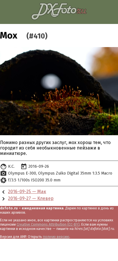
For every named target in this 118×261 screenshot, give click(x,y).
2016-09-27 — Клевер (31, 198)
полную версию (56, 236)
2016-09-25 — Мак (27, 191)
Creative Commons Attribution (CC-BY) (48, 224)
